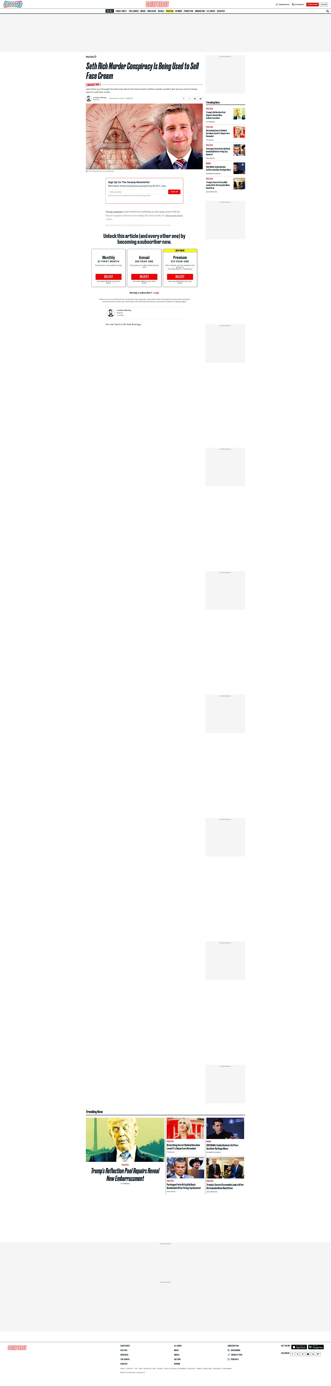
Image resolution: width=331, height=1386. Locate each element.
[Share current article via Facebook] (184, 98)
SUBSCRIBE (312, 4)
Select (108, 277)
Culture (177, 1359)
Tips (136, 1368)
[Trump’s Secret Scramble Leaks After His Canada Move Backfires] (239, 189)
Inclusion (191, 1368)
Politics (169, 11)
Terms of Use (135, 195)
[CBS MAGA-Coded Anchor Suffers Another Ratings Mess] (239, 173)
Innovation (200, 11)
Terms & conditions (204, 1368)
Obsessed (151, 11)
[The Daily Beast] (157, 4)
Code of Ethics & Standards (175, 1368)
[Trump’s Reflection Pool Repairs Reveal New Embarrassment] (239, 119)
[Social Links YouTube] (308, 1354)
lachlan (121, 315)
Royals (161, 11)
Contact (129, 1368)
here (139, 324)
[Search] (327, 11)
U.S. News (210, 11)
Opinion (178, 11)
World (176, 1355)
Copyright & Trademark (222, 1368)
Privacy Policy (146, 195)
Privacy (160, 1368)
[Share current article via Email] (195, 98)
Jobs (140, 1368)
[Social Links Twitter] (298, 1354)
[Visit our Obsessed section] (21, 4)
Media (142, 11)
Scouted (221, 11)
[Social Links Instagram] (303, 1354)
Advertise (147, 1368)
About (122, 1368)
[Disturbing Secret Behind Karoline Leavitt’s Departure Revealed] (239, 137)
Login (156, 293)
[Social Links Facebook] (292, 1354)
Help (154, 1368)
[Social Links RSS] (313, 1354)
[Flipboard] (318, 1354)
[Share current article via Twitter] (189, 98)
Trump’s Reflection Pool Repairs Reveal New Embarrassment (125, 1175)
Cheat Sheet (121, 11)
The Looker (134, 11)
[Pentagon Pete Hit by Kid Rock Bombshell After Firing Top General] (239, 155)
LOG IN (324, 4)
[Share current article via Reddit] (200, 98)
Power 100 (188, 11)
